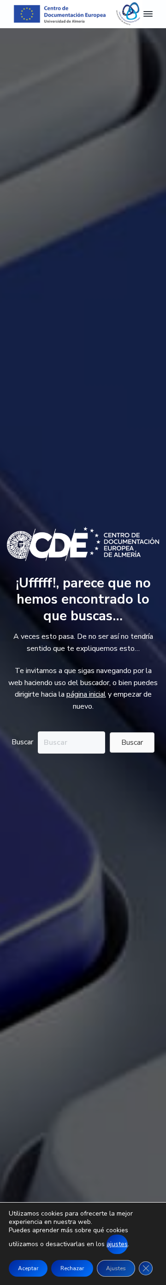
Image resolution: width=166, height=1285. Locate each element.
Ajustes (116, 1268)
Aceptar (28, 1268)
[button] (132, 742)
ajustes (117, 1244)
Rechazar (72, 1268)
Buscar (22, 742)
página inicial (86, 694)
